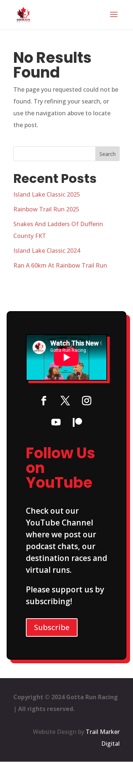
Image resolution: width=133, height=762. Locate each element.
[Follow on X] (65, 401)
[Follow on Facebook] (43, 401)
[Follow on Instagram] (86, 401)
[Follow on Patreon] (77, 422)
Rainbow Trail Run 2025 (46, 209)
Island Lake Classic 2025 (46, 194)
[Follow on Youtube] (56, 422)
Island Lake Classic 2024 (46, 250)
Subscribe (51, 627)
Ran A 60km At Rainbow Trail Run (60, 265)
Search (107, 153)
